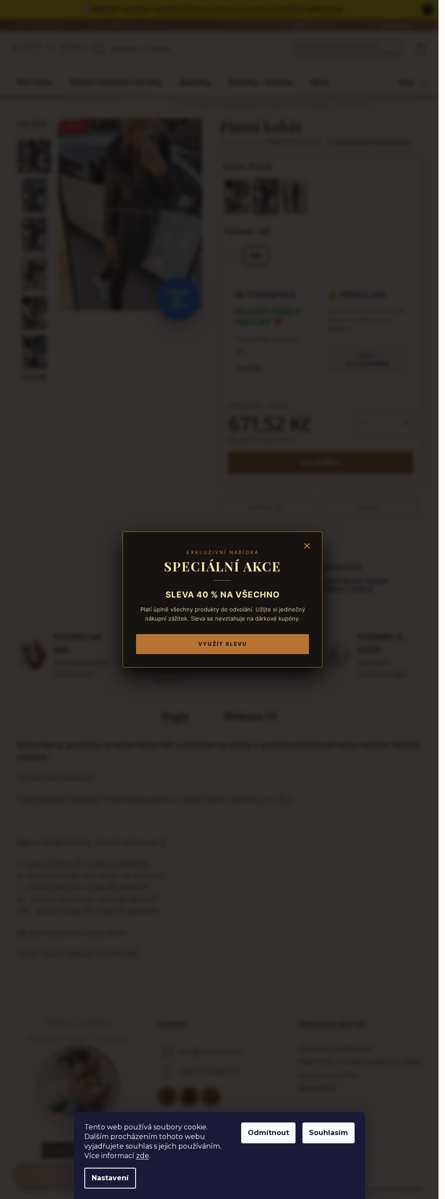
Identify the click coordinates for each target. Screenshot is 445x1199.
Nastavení (110, 1178)
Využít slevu (222, 644)
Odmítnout (268, 1133)
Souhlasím (328, 1133)
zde (142, 1156)
